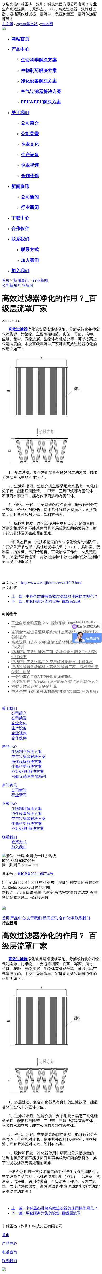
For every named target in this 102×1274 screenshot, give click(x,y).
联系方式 (30, 249)
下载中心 (20, 217)
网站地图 (42, 887)
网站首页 (20, 38)
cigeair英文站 (27, 24)
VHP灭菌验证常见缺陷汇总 (34, 687)
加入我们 (30, 260)
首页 (5, 280)
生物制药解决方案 (39, 70)
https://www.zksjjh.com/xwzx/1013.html (51, 583)
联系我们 (20, 238)
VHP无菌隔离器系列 (28, 776)
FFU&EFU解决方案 (41, 101)
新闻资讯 (20, 186)
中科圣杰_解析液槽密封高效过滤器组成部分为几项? (54, 692)
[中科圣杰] (4, 29)
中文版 (7, 24)
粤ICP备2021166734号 (35, 874)
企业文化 (30, 144)
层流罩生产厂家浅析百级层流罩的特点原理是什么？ (55, 682)
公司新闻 (30, 196)
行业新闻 (30, 207)
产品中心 (20, 49)
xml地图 (46, 24)
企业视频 (30, 165)
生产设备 (30, 154)
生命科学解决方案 (39, 59)
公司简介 (30, 122)
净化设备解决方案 (39, 80)
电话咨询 (9, 1252)
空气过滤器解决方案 (41, 91)
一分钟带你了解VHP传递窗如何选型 (41, 677)
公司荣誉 (30, 133)
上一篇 (54, 596)
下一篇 (46, 601)
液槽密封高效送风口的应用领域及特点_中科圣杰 (52, 662)
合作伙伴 (30, 175)
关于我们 (20, 112)
